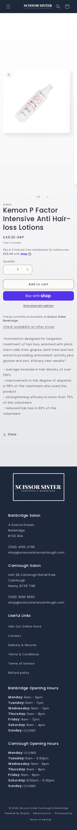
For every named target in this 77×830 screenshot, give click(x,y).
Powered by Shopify (17, 813)
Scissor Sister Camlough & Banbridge (44, 808)
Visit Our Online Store (24, 626)
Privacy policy (63, 813)
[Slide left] (29, 197)
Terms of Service (21, 663)
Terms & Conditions (23, 654)
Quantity (9, 261)
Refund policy (18, 673)
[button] (8, 6)
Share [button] (12, 434)
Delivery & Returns (22, 645)
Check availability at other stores (28, 327)
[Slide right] (47, 197)
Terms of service (40, 819)
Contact (14, 636)
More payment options (38, 305)
